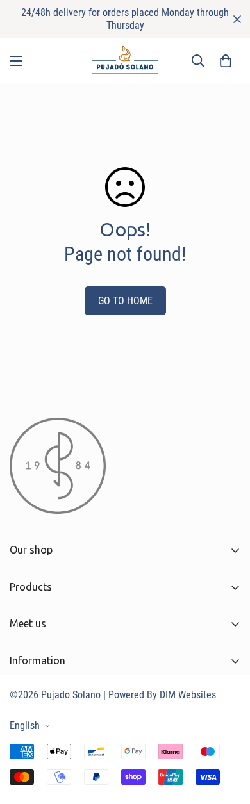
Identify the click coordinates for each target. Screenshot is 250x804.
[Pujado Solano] (125, 60)
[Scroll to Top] (227, 736)
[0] (225, 61)
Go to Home (125, 301)
